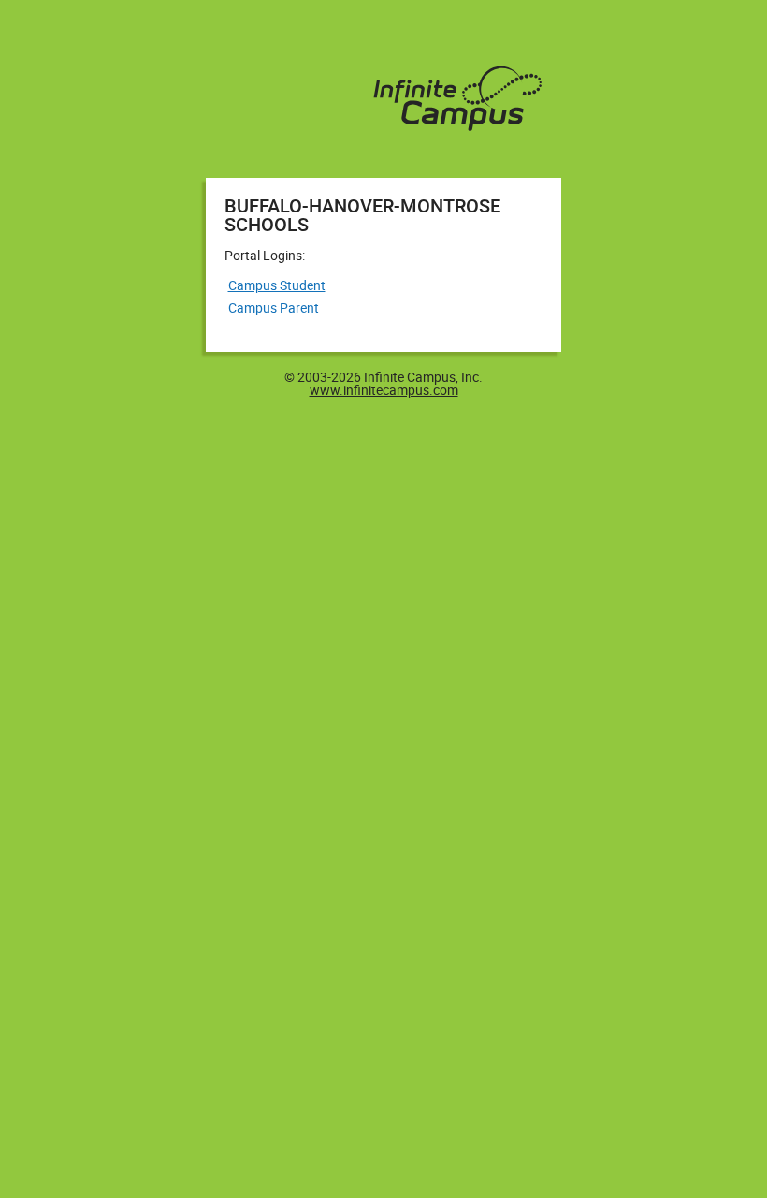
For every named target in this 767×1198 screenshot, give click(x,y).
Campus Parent (273, 307)
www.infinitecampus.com (384, 390)
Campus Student (277, 285)
